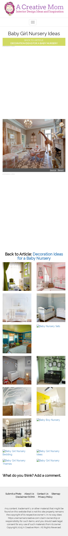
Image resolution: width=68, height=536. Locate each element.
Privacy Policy (45, 497)
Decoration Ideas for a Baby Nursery (34, 43)
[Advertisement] (34, 81)
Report (61, 170)
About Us (29, 493)
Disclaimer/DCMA (25, 497)
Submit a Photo (13, 493)
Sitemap (55, 493)
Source (53, 170)
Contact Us (42, 493)
